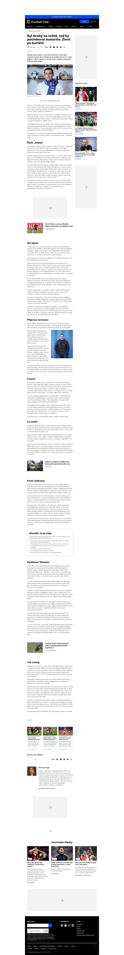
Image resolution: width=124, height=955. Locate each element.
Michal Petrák (79, 134)
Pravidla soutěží (52, 948)
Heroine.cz (59, 946)
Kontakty (79, 928)
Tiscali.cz (36, 948)
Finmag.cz (73, 946)
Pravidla (35, 946)
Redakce (79, 926)
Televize (54, 858)
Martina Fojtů (31, 47)
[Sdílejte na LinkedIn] (57, 47)
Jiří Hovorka (30, 882)
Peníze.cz (67, 946)
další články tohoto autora (46, 788)
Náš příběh (79, 924)
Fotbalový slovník (81, 930)
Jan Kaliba (48, 466)
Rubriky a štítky (80, 933)
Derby (30, 858)
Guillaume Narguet (50, 650)
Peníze (29, 51)
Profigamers (43, 948)
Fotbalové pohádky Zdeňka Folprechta (86, 935)
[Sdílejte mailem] (61, 47)
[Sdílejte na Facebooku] (50, 47)
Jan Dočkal (78, 109)
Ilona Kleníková (49, 229)
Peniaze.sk (29, 948)
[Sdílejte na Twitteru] (54, 47)
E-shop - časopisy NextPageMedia (47, 946)
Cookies (29, 946)
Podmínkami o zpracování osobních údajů (40, 938)
